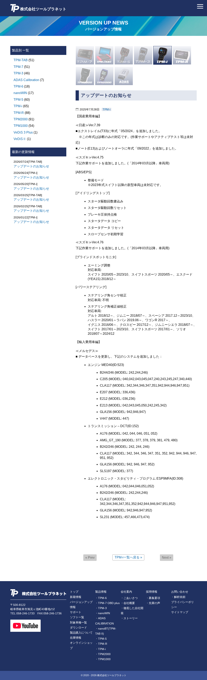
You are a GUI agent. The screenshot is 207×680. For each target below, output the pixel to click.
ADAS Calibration (26, 80)
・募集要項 (153, 598)
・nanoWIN (102, 613)
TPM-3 (18, 73)
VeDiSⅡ (20, 139)
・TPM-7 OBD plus (107, 603)
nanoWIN (20, 93)
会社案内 (126, 591)
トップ (74, 591)
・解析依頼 (178, 597)
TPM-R (19, 112)
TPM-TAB (21, 60)
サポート (75, 612)
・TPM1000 (103, 659)
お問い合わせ (179, 591)
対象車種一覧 (78, 622)
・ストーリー (129, 618)
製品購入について (81, 632)
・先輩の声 (153, 603)
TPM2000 (21, 119)
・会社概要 (128, 603)
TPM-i (106, 109)
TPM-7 (18, 66)
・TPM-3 (101, 608)
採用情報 (151, 591)
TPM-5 (18, 99)
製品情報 (101, 591)
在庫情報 (75, 637)
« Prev (90, 557)
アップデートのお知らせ (31, 166)
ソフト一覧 (77, 617)
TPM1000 (21, 125)
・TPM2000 (103, 654)
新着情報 (75, 597)
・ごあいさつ (129, 598)
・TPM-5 (101, 638)
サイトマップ (179, 612)
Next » (166, 557)
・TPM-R (101, 643)
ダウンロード (78, 627)
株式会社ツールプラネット (42, 9)
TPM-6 (18, 86)
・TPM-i (100, 649)
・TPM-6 (101, 598)
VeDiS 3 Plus (23, 132)
